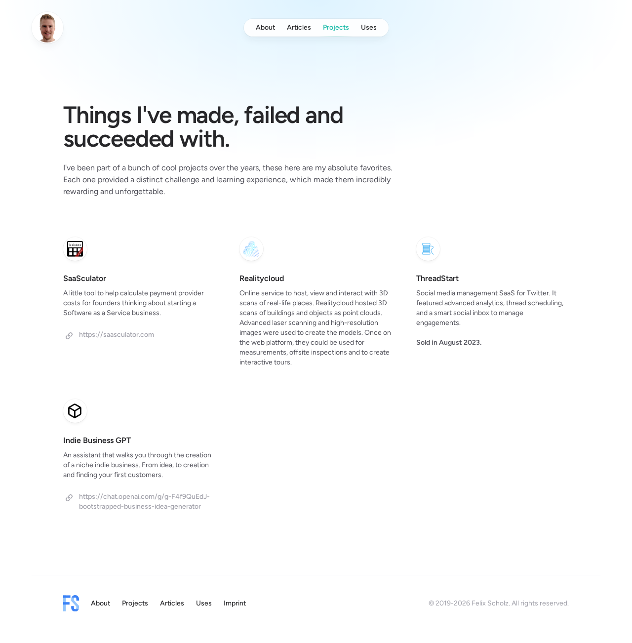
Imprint (235, 603)
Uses (369, 27)
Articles (299, 27)
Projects (336, 27)
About (265, 27)
